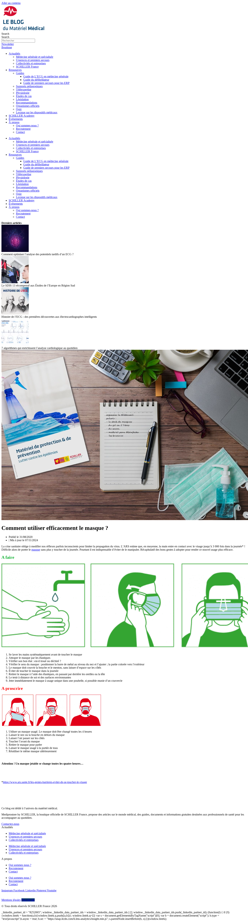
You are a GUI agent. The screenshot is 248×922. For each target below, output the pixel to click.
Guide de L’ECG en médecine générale (45, 76)
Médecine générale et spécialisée (34, 56)
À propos (14, 122)
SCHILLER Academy (21, 115)
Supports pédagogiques (29, 86)
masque (35, 549)
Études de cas (24, 96)
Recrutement (23, 128)
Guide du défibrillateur (36, 79)
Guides (20, 73)
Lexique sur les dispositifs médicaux (36, 112)
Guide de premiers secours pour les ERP (46, 83)
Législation (22, 99)
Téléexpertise (23, 89)
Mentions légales (11, 899)
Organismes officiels (27, 105)
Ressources (15, 69)
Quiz (19, 109)
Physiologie (22, 92)
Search (5, 33)
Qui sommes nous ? (20, 865)
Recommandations (26, 102)
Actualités (14, 53)
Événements (16, 119)
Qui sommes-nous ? (27, 125)
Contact (20, 132)
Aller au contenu (11, 3)
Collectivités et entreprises (31, 63)
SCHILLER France (27, 66)
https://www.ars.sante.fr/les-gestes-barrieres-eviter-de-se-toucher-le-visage (45, 782)
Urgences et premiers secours (32, 60)
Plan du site (28, 899)
